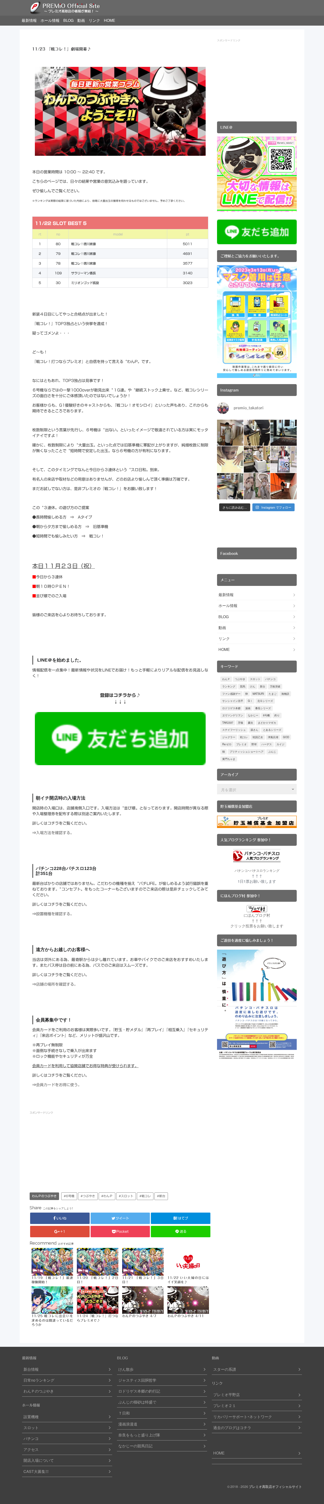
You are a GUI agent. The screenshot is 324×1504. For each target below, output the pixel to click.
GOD (286, 737)
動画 (81, 20)
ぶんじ (272, 752)
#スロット (126, 1196)
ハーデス (266, 744)
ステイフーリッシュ (234, 730)
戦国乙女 (258, 737)
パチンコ (270, 679)
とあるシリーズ (272, 730)
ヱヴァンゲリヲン (232, 715)
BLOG (68, 20)
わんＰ (226, 679)
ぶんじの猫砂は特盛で (137, 1402)
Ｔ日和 (124, 1413)
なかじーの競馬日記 (135, 1446)
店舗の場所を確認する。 (57, 984)
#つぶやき (88, 1196)
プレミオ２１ (224, 1405)
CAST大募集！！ (36, 1471)
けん (252, 686)
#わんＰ (107, 1196)
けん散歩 (126, 1369)
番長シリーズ (263, 708)
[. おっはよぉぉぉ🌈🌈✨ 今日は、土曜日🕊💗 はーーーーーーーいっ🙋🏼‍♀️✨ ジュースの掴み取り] (257, 459)
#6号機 (69, 1196)
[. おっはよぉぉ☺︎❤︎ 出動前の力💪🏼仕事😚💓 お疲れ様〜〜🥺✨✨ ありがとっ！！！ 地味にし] (283, 486)
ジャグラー (228, 737)
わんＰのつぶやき (44, 1196)
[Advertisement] (75, 1150)
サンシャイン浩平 (232, 701)
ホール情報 (50, 20)
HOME (109, 20)
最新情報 (29, 20)
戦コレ (244, 737)
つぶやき (240, 679)
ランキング (228, 686)
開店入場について (38, 1460)
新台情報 (31, 1369)
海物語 (285, 694)
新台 (262, 686)
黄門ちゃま (228, 759)
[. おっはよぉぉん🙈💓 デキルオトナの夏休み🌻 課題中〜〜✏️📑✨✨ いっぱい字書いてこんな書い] (257, 433)
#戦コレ (145, 1196)
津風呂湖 (273, 737)
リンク (94, 20)
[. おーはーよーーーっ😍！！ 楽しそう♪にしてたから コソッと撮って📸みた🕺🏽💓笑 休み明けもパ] (283, 433)
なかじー (253, 715)
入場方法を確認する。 (55, 833)
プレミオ (241, 744)
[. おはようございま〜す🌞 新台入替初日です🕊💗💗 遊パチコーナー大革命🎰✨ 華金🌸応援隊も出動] (283, 459)
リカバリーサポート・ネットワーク (242, 1416)
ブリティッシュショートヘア (247, 752)
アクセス (31, 1449)
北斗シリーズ (265, 701)
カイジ (280, 744)
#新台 (161, 1196)
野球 (254, 744)
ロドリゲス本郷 (231, 708)
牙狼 (240, 723)
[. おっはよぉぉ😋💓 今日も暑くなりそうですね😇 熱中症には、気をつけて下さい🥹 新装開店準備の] (257, 486)
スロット (255, 679)
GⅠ (250, 701)
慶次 (250, 723)
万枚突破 (275, 686)
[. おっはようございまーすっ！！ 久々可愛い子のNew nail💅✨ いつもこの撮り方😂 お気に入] (230, 459)
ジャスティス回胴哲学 (137, 1380)
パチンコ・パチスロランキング (257, 870)
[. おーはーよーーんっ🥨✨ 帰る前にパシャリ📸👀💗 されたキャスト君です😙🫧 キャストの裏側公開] (230, 433)
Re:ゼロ (226, 744)
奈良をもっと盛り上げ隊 (139, 1435)
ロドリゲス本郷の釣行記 (139, 1391)
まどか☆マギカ (267, 723)
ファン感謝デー (231, 694)
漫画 (247, 708)
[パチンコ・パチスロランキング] (257, 855)
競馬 (242, 686)
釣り (277, 715)
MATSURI (258, 694)
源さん (254, 730)
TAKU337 (227, 723)
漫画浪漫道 (127, 1424)
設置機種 (31, 1416)
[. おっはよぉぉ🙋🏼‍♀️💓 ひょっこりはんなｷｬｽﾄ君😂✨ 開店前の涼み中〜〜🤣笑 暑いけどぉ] (230, 486)
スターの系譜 (224, 1369)
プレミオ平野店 (226, 1394)
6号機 (266, 715)
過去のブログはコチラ (232, 1427)
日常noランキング (38, 1380)
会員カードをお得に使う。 (59, 1085)
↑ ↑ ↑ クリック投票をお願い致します (256, 923)
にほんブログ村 (257, 915)
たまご (273, 694)
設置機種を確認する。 (55, 914)
